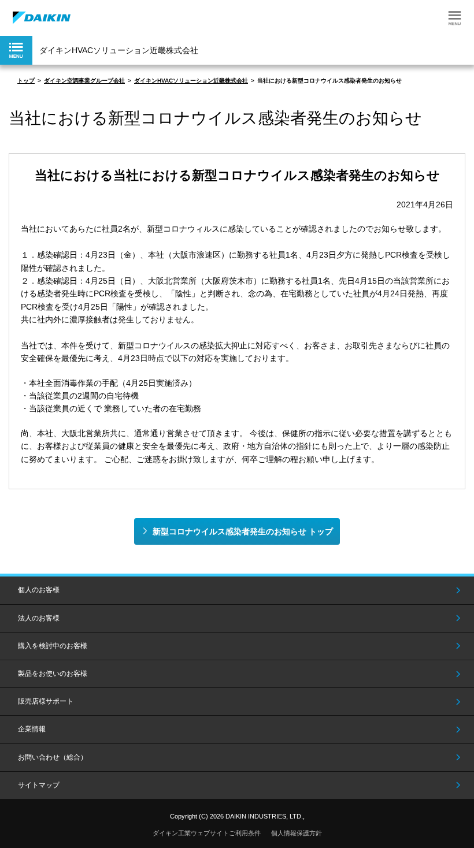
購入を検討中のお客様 (52, 646)
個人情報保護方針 (296, 833)
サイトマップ (39, 785)
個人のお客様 (39, 590)
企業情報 (32, 729)
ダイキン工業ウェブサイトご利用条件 (207, 833)
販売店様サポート (45, 701)
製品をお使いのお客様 (52, 674)
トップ (26, 80)
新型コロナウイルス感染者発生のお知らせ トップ (243, 531)
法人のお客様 (39, 618)
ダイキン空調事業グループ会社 (84, 80)
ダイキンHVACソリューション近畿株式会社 (191, 80)
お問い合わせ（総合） (52, 757)
